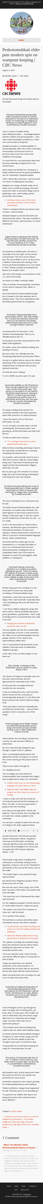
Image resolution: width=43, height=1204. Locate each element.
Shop (23, 1186)
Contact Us (32, 1186)
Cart (15, 1190)
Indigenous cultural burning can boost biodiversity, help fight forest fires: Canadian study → (20, 1124)
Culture (13, 1111)
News (19, 1111)
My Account (25, 1190)
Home (9, 1186)
